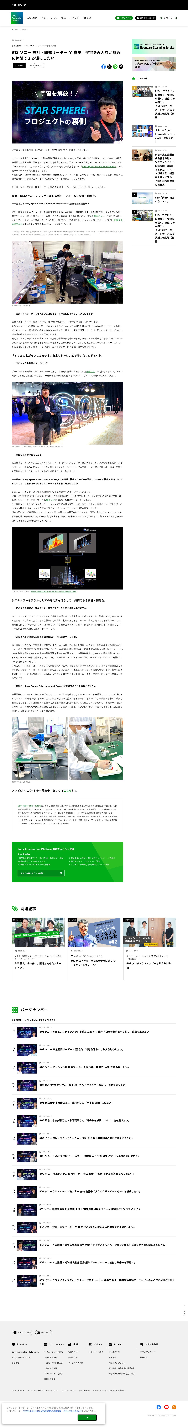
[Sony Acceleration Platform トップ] (17, 18)
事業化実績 (73, 1357)
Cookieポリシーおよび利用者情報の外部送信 (109, 1390)
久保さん (90, 371)
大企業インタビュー (117, 1363)
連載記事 (112, 1357)
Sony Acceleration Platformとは (25, 1352)
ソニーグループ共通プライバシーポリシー (42, 1390)
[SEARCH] (176, 18)
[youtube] (166, 1407)
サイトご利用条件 (18, 1390)
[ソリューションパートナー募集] (154, 64)
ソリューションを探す (53, 1374)
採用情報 (143, 1357)
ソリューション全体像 (53, 1352)
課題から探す (49, 1379)
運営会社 (15, 1363)
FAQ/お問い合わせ (147, 1352)
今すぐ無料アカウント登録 (32, 873)
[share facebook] (103, 66)
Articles (87, 18)
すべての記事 (114, 1352)
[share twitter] (109, 66)
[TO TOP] (184, 1310)
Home (16, 30)
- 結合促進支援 (50, 1368)
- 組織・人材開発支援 (53, 1363)
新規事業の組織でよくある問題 (122, 1374)
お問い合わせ (125, 18)
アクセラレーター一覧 (21, 1357)
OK (87, 1418)
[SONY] (19, 5)
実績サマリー (73, 1352)
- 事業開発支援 (50, 1357)
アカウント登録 (24, 1333)
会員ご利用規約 (84, 1390)
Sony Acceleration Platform (29, 806)
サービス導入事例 (75, 1363)
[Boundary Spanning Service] (154, 46)
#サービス (39, 65)
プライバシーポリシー (68, 1390)
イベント (74, 18)
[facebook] (159, 1407)
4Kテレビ (50, 500)
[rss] (174, 1407)
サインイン (46, 1333)
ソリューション (49, 18)
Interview (19, 65)
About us (32, 18)
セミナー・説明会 (96, 1352)
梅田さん (98, 216)
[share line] (115, 66)
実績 (63, 18)
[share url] (121, 66)
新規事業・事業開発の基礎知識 (122, 1368)
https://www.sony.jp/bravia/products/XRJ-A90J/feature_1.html (54, 591)
